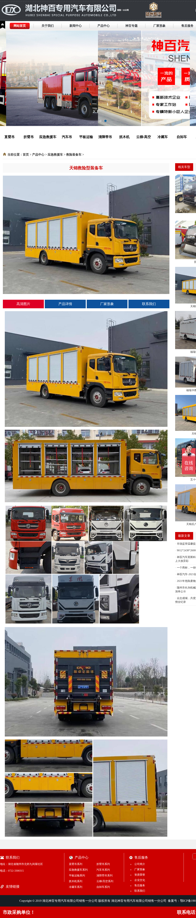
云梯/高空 (143, 137)
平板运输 (86, 137)
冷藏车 (163, 137)
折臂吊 (29, 137)
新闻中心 (75, 25)
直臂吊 (9, 137)
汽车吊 (67, 137)
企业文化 (139, 880)
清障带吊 (105, 137)
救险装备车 (74, 154)
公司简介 (139, 864)
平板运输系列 (77, 875)
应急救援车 (47, 137)
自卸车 (182, 137)
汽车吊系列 (103, 869)
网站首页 (20, 25)
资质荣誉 (139, 874)
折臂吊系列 (103, 864)
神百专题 (131, 25)
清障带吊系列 (104, 875)
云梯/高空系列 (104, 881)
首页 (26, 154)
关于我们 (48, 25)
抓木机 (124, 137)
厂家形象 (159, 25)
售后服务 (187, 25)
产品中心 (103, 25)
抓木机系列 (75, 881)
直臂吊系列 (75, 864)
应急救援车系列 (78, 869)
